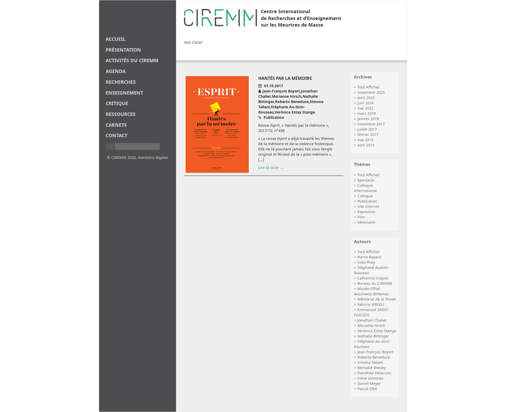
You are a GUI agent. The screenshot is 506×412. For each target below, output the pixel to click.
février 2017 (367, 134)
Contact (116, 135)
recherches (121, 82)
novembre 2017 (371, 123)
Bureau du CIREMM (374, 283)
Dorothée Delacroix (374, 372)
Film (361, 216)
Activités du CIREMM (132, 60)
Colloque (365, 195)
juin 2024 (365, 102)
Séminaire (366, 222)
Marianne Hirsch (371, 325)
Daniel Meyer (369, 383)
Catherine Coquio (372, 278)
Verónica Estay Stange (376, 330)
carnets (116, 125)
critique (117, 103)
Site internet (368, 206)
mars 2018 (366, 113)
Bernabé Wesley (371, 367)
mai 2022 (365, 108)
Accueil (115, 39)
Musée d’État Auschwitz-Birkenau (371, 291)
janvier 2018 (368, 118)
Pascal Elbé (367, 388)
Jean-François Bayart (375, 351)
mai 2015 (365, 139)
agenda (115, 71)
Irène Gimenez (370, 378)
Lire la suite (268, 167)
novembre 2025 (371, 92)
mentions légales (153, 157)
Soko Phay (366, 262)
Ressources (120, 114)
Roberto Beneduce (373, 357)
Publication (367, 201)
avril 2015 (365, 145)
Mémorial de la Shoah (376, 299)
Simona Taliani (370, 362)
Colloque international (365, 188)
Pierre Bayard (369, 256)
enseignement (124, 93)
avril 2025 (365, 97)
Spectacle (365, 180)
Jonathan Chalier (372, 320)
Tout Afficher (368, 87)
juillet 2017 (367, 129)
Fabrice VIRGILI (370, 304)
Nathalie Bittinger (373, 336)
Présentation (123, 50)
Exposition (366, 211)
